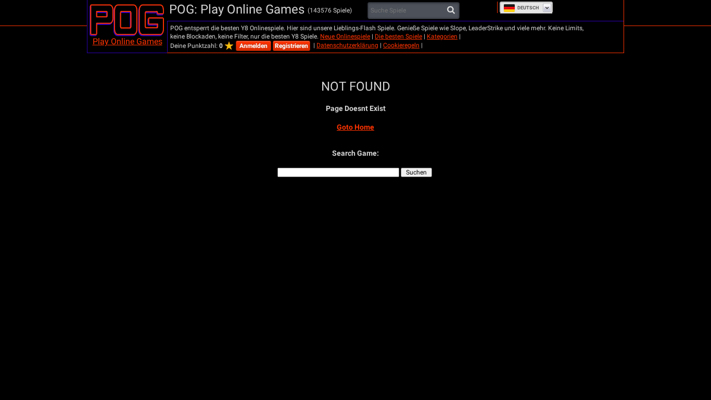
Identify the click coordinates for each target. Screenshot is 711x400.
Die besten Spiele (398, 36)
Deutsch (528, 7)
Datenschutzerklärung (347, 45)
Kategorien (442, 36)
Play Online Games (127, 41)
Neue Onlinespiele (345, 36)
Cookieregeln (401, 45)
